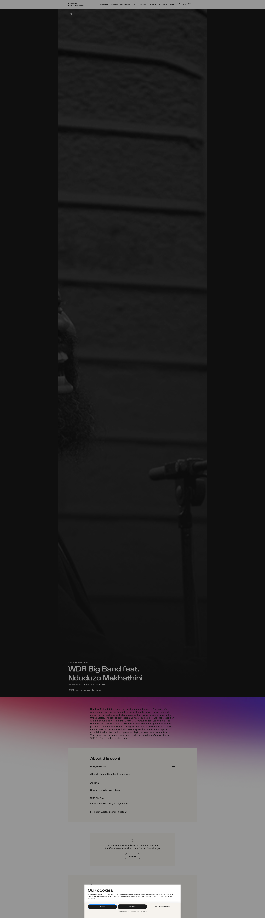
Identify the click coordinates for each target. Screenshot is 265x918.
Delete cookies (123, 912)
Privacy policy (142, 912)
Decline (132, 906)
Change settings (162, 906)
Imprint (133, 912)
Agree (102, 906)
